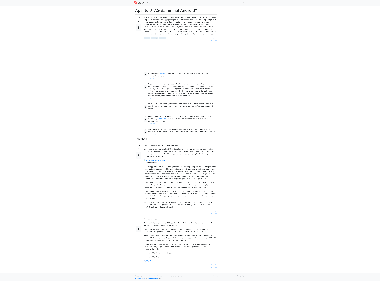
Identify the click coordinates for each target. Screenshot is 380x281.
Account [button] (241, 3)
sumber (214, 40)
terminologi (162, 119)
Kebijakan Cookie (140, 278)
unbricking (154, 38)
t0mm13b (152, 78)
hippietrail (152, 123)
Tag (155, 3)
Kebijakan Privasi (153, 278)
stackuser (214, 38)
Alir (151, 111)
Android (150, 3)
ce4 (151, 98)
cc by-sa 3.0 (226, 276)
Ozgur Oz (214, 265)
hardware (146, 38)
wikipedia (163, 73)
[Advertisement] (180, 55)
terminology (162, 38)
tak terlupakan (154, 134)
